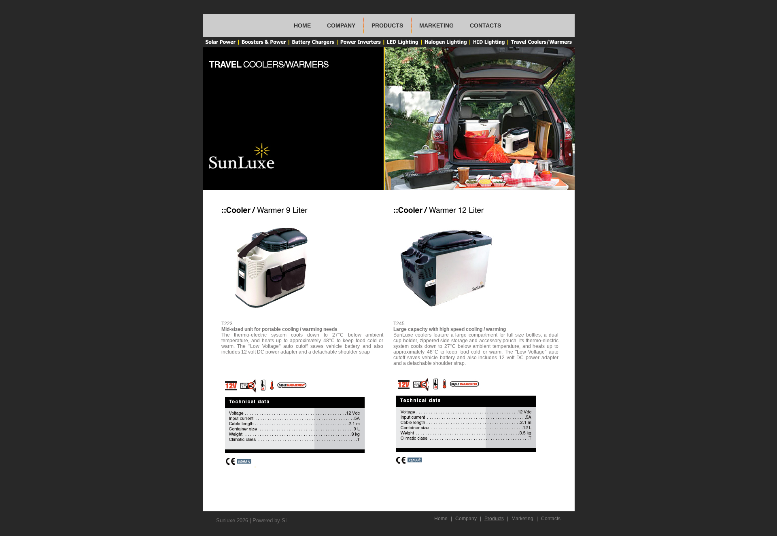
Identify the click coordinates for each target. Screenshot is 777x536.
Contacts (550, 518)
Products (387, 25)
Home (302, 25)
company (341, 25)
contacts (485, 25)
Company (466, 518)
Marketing (436, 25)
